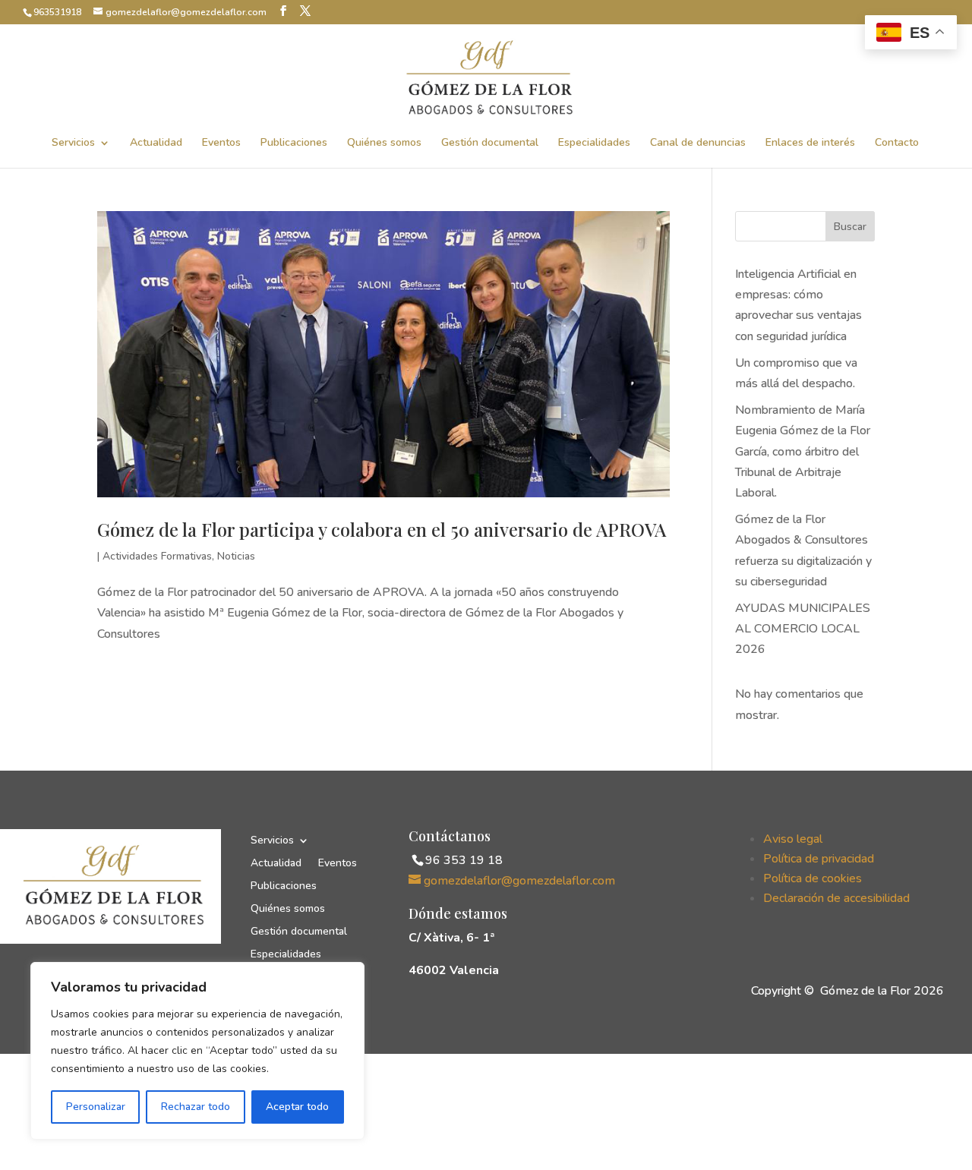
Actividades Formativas (157, 556)
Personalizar (95, 1106)
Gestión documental (489, 143)
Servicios (73, 143)
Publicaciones (293, 143)
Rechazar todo (195, 1106)
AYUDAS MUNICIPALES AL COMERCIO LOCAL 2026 (802, 629)
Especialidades (594, 143)
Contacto (897, 143)
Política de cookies (812, 878)
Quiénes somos (384, 143)
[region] (197, 1051)
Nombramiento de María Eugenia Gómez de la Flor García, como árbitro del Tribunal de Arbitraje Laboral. (802, 451)
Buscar (850, 226)
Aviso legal (792, 839)
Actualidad (156, 143)
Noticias (236, 556)
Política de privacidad (818, 858)
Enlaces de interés (810, 143)
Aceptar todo (297, 1106)
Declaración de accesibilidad (836, 898)
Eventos (221, 143)
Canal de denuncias (698, 143)
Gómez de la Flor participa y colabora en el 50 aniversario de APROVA (381, 529)
